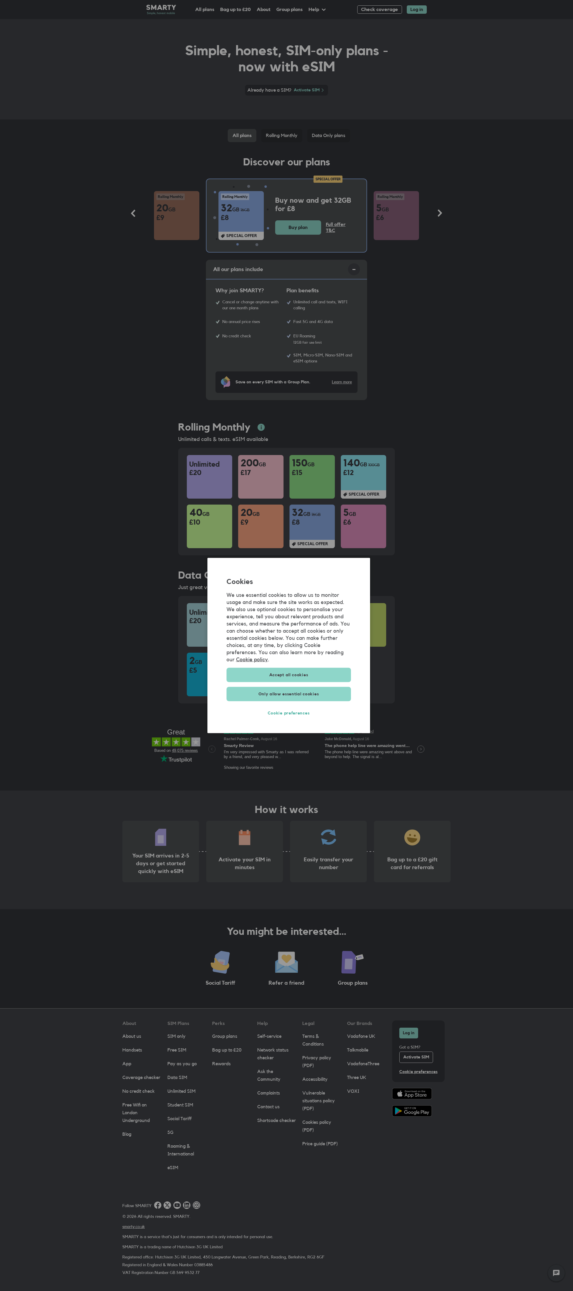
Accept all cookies (288, 675)
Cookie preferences (289, 713)
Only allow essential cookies (288, 694)
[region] (288, 645)
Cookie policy (252, 659)
